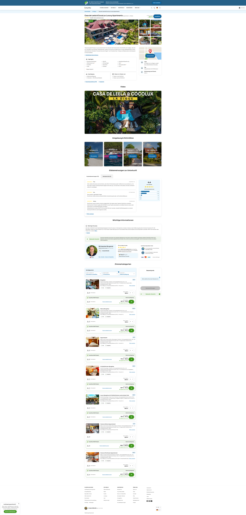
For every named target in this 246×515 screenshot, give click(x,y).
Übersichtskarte (107, 489)
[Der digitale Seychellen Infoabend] (123, 2)
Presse (134, 502)
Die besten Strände (121, 495)
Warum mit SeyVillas (121, 493)
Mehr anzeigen (90, 213)
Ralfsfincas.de (149, 498)
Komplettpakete (88, 491)
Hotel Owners (135, 498)
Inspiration (121, 7)
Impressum (149, 487)
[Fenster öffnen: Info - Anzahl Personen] (118, 272)
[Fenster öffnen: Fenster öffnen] (154, 8)
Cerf (104, 498)
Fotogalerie (119, 498)
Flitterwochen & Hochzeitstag (90, 500)
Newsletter (149, 494)
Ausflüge (86, 502)
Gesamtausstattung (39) (91, 81)
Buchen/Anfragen (150, 288)
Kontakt (134, 493)
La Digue (94, 11)
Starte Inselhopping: (130, 297)
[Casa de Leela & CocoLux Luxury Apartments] (123, 112)
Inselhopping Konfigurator (90, 489)
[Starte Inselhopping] (131, 302)
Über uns (137, 7)
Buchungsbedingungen (107, 301)
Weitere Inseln (106, 500)
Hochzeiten (87, 498)
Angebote (101, 81)
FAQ (134, 495)
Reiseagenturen (136, 500)
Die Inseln (113, 7)
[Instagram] (149, 501)
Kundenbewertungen (149, 189)
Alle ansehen (94, 156)
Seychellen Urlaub (88, 493)
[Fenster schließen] (18, 503)
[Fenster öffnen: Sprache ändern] (157, 8)
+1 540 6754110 (92, 508)
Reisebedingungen (150, 492)
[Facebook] (147, 501)
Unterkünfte (87, 11)
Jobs (148, 496)
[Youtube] (151, 501)
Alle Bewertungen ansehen (126, 251)
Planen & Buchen (104, 7)
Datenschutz (149, 489)
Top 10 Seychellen (120, 491)
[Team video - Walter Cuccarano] (91, 250)
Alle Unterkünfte (88, 495)
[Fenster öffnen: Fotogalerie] (112, 32)
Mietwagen (91, 502)
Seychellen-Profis (148, 249)
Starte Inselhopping (10, 511)
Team (134, 491)
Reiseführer (129, 7)
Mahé (105, 491)
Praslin (105, 493)
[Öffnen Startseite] (88, 8)
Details (88, 232)
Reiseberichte (120, 500)
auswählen (157, 16)
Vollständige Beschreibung (92, 55)
